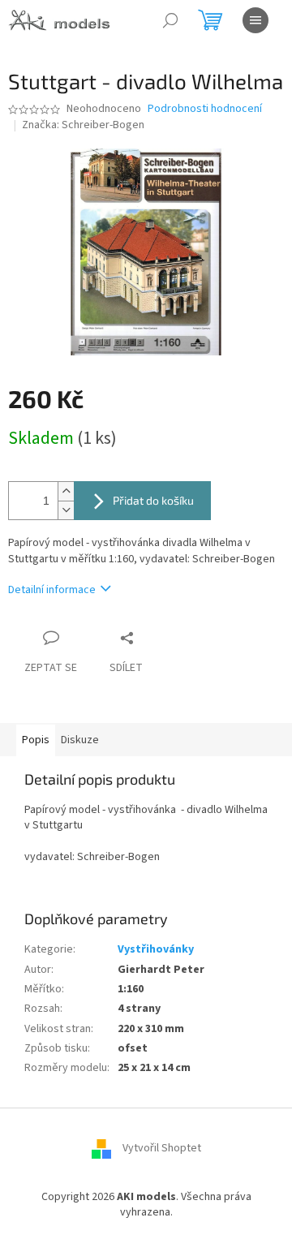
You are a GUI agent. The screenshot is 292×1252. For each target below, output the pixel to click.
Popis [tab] (35, 740)
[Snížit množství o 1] (66, 510)
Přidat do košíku (153, 500)
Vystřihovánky (156, 949)
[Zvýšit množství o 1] (66, 491)
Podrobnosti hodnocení (205, 109)
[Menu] (255, 20)
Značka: (83, 125)
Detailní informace (52, 590)
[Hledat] (170, 20)
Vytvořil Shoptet (161, 1148)
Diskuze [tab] (80, 740)
